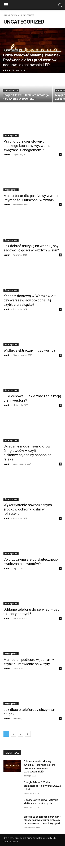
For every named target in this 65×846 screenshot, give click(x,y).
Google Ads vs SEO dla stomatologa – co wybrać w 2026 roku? (42, 785)
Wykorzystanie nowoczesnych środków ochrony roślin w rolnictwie (27, 509)
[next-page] (28, 734)
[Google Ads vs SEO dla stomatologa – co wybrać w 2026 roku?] (26, 88)
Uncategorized (11, 50)
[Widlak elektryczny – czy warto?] (32, 331)
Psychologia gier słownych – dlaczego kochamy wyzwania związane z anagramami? (26, 145)
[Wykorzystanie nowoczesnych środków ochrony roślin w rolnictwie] (32, 486)
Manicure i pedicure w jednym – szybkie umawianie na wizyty (29, 662)
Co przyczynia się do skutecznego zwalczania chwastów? (30, 561)
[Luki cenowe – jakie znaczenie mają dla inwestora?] (32, 377)
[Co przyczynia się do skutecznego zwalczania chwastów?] (32, 540)
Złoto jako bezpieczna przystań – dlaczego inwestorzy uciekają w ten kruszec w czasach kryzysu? (42, 820)
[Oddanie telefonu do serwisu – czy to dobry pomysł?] (32, 590)
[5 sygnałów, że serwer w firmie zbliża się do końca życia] (12, 804)
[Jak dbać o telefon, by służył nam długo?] (32, 690)
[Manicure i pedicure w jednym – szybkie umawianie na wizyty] (32, 640)
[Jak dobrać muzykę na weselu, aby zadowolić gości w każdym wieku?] (32, 227)
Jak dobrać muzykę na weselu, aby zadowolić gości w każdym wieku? (31, 248)
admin (6, 154)
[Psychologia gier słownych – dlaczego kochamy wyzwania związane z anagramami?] (32, 122)
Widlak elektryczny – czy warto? (29, 350)
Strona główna (10, 14)
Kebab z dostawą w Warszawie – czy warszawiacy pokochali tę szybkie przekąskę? (30, 300)
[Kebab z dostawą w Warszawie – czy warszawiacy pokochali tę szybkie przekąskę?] (32, 277)
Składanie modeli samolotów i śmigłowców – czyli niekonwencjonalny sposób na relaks (27, 452)
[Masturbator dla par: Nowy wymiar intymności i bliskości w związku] (32, 177)
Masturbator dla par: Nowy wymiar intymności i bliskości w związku (31, 198)
